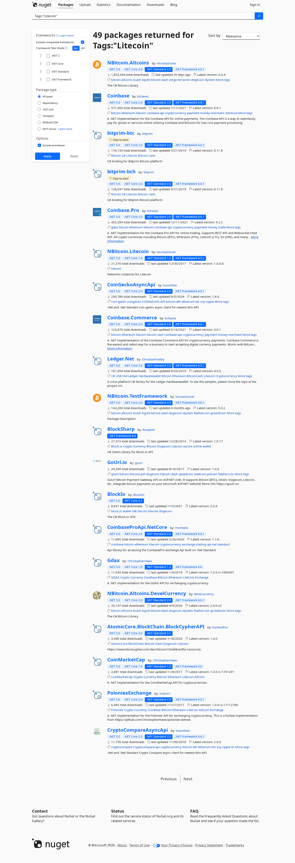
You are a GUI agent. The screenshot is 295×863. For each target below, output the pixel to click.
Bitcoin (116, 155)
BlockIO (138, 495)
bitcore (156, 80)
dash (164, 80)
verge (173, 80)
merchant (217, 113)
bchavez (143, 96)
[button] (58, 35)
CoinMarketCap (126, 659)
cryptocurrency (175, 113)
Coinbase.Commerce (132, 317)
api (162, 113)
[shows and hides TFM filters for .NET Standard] (40, 72)
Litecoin (131, 155)
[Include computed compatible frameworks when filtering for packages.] (82, 42)
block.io (116, 511)
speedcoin (186, 474)
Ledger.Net (120, 358)
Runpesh (149, 430)
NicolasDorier (166, 63)
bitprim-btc (120, 133)
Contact (40, 811)
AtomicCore (119, 644)
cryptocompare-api (146, 747)
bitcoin (116, 80)
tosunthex (170, 285)
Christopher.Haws (140, 561)
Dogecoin (164, 446)
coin (114, 301)
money (205, 113)
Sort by (214, 35)
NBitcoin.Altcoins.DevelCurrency (146, 593)
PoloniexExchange (129, 693)
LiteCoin (188, 577)
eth (178, 301)
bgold (146, 80)
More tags (223, 80)
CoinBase (150, 577)
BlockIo (116, 494)
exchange (188, 544)
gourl (138, 463)
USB (119, 376)
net (214, 544)
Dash (158, 644)
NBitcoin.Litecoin (128, 251)
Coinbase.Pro (123, 210)
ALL (76, 48)
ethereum (128, 113)
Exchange (201, 577)
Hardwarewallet (150, 376)
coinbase (153, 113)
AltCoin (199, 677)
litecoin (141, 113)
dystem (210, 80)
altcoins (126, 80)
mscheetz (181, 528)
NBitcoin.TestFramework (137, 396)
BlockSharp (121, 429)
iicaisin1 (165, 693)
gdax (114, 227)
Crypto (127, 446)
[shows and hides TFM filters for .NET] (40, 56)
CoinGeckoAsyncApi (131, 284)
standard (223, 544)
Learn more (67, 35)
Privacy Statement (209, 845)
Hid (124, 376)
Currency (139, 446)
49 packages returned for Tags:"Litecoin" (143, 40)
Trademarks (235, 845)
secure (187, 446)
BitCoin (163, 577)
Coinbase (118, 95)
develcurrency (204, 594)
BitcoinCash (195, 376)
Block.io (116, 446)
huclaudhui (220, 627)
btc (197, 301)
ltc (232, 747)
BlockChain (136, 644)
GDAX (115, 577)
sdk (134, 511)
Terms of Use (139, 845)
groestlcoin (218, 413)
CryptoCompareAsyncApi (137, 730)
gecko (122, 301)
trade (222, 227)
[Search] (259, 16)
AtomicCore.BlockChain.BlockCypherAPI (155, 626)
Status (117, 811)
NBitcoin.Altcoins (128, 62)
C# (124, 155)
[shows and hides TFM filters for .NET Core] (40, 64)
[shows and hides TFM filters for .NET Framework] (40, 79)
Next (187, 779)
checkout (231, 113)
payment (193, 113)
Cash (152, 155)
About (122, 845)
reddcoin (200, 474)
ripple (210, 301)
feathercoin (202, 413)
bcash (137, 80)
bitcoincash (138, 474)
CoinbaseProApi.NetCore (137, 527)
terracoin (184, 80)
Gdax (113, 560)
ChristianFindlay (153, 359)
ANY (83, 48)
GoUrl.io (117, 462)
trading (201, 544)
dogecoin (197, 80)
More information (119, 348)
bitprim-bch (121, 171)
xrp (202, 301)
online (197, 446)
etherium (188, 301)
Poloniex (117, 710)
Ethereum (179, 376)
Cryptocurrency (226, 376)
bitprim (147, 134)
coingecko (134, 301)
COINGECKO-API (153, 301)
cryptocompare (121, 747)
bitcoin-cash (155, 335)
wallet (207, 446)
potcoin (212, 474)
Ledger (133, 376)
